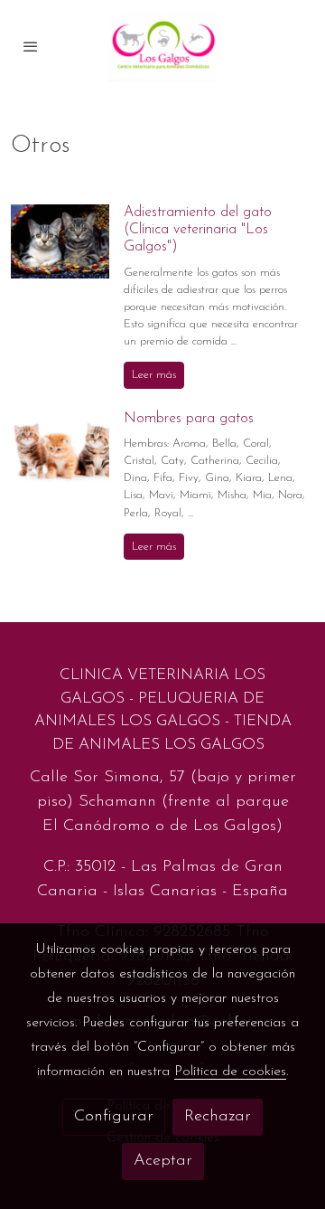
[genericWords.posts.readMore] (60, 240)
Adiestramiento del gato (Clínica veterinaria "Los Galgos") (198, 229)
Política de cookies (230, 1071)
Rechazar (217, 1117)
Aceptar (163, 1161)
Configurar (113, 1117)
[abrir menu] (30, 46)
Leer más (154, 375)
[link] (162, 45)
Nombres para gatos (189, 418)
